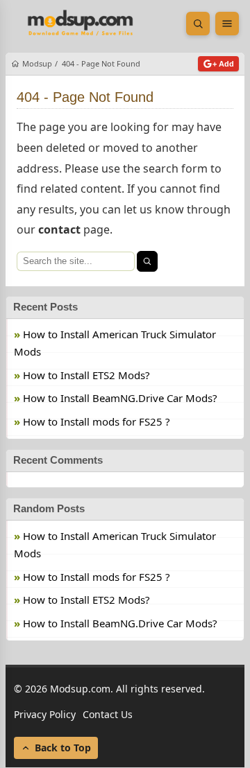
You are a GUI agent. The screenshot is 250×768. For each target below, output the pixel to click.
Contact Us (108, 714)
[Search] (147, 261)
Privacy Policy (45, 714)
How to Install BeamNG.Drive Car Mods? (120, 398)
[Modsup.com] (80, 23)
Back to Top (63, 748)
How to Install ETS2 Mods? (86, 375)
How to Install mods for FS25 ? (96, 421)
